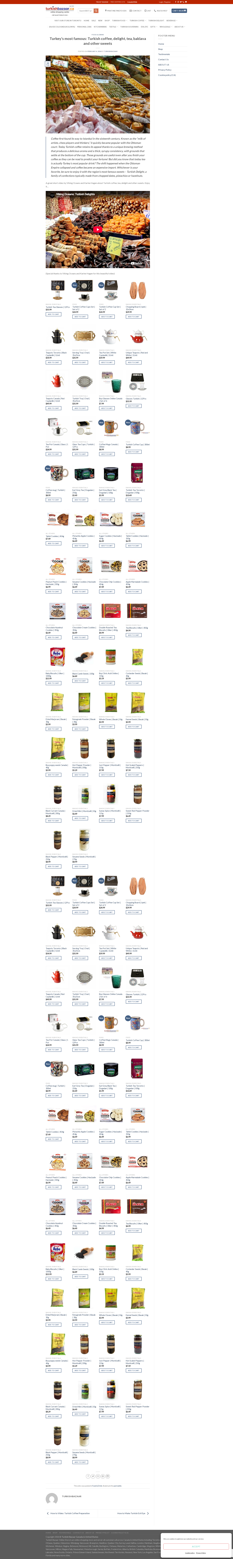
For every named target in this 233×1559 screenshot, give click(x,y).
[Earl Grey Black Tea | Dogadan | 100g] (111, 473)
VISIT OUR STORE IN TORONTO (67, 20)
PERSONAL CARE (84, 27)
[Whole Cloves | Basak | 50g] (111, 702)
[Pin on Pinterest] (103, 1476)
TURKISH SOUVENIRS (129, 27)
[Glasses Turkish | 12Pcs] (138, 382)
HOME (86, 20)
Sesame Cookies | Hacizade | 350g (84, 583)
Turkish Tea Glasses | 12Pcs (58, 307)
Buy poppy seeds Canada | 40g (57, 766)
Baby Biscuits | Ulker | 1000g (55, 674)
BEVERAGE (171, 20)
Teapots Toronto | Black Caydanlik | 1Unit (56, 354)
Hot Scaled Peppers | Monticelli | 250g (135, 766)
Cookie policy (190, 1553)
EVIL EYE (144, 27)
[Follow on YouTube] (186, 2)
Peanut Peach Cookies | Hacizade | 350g (56, 583)
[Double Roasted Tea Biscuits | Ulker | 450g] (111, 611)
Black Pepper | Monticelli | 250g (57, 858)
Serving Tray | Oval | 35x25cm (81, 354)
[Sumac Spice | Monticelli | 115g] (111, 794)
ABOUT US (178, 27)
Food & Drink (98, 35)
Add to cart (53, 314)
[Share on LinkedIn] (107, 1476)
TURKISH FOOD (118, 20)
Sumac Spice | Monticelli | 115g (110, 812)
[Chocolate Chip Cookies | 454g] (111, 565)
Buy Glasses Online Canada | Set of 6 (110, 399)
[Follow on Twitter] (181, 2)
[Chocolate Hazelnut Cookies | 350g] (58, 611)
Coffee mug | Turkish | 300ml (55, 491)
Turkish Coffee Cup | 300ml (138, 444)
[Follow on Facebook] (176, 2)
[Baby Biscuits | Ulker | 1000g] (58, 657)
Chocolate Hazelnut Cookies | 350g (54, 628)
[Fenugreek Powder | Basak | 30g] (84, 702)
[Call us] (183, 2)
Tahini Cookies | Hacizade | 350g (137, 537)
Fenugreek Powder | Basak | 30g (83, 720)
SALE (94, 20)
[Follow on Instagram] (178, 2)
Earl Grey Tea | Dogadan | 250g (83, 491)
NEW (100, 20)
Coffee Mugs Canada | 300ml (108, 445)
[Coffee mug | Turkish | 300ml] (58, 473)
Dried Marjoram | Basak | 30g (56, 720)
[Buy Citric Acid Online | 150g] (111, 657)
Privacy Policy (201, 1553)
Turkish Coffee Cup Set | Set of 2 (110, 308)
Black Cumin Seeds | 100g (83, 674)
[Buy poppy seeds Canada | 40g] (58, 748)
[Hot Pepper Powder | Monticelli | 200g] (84, 748)
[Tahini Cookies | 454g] (58, 519)
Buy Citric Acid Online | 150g (109, 674)
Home (161, 43)
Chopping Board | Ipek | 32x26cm (136, 308)
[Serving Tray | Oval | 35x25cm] (84, 336)
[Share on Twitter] (93, 1476)
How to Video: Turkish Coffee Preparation (70, 1513)
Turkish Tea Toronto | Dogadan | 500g (135, 491)
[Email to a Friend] (98, 1476)
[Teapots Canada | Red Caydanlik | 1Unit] (58, 382)
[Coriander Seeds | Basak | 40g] (138, 657)
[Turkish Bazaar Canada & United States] (60, 10)
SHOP (107, 20)
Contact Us (163, 59)
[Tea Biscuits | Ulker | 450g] (138, 611)
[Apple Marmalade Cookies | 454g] (138, 565)
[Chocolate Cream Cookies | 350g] (84, 611)
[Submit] (96, 10)
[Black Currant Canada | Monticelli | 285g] (58, 794)
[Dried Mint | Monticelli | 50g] (84, 794)
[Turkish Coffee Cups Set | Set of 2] (84, 290)
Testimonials (164, 54)
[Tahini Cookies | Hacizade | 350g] (138, 519)
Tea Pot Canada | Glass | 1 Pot (57, 445)
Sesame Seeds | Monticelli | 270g (84, 858)
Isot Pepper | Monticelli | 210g (110, 766)
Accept (196, 1546)
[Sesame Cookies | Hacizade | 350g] (84, 565)
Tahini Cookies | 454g (55, 536)
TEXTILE (112, 27)
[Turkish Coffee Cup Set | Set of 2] (111, 290)
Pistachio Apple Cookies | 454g (83, 537)
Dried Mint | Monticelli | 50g (84, 811)
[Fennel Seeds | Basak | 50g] (138, 702)
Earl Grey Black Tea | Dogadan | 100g (107, 491)
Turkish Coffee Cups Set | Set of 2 (83, 308)
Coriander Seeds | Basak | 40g (137, 674)
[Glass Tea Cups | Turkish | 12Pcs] (84, 428)
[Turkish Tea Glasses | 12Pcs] (58, 290)
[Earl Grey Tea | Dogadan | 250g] (84, 473)
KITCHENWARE (100, 27)
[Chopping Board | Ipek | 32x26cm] (138, 290)
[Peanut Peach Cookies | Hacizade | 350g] (58, 565)
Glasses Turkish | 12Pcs (136, 399)
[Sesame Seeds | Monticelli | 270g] (84, 840)
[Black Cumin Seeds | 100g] (84, 657)
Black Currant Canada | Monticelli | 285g (55, 812)
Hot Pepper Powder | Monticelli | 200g (81, 766)
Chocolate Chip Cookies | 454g (110, 583)
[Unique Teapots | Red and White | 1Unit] (138, 336)
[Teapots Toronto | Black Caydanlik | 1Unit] (58, 336)
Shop (160, 49)
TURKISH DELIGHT (156, 20)
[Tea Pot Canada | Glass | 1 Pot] (58, 428)
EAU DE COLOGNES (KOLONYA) (62, 27)
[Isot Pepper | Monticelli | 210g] (111, 748)
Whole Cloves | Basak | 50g (110, 719)
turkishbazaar (110, 51)
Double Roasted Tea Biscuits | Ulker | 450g (108, 628)
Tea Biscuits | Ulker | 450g (137, 628)
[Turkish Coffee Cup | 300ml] (138, 428)
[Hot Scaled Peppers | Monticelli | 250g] (138, 748)
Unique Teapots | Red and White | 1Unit (137, 354)
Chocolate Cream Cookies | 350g (84, 628)
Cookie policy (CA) (167, 75)
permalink (117, 1486)
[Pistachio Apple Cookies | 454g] (84, 519)
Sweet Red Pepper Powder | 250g (137, 812)
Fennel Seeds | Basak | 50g (137, 719)
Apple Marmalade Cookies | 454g (137, 583)
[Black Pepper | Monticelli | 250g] (58, 840)
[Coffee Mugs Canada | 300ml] (111, 428)
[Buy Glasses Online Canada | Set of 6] (111, 382)
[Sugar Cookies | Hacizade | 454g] (111, 519)
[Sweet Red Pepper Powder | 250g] (138, 794)
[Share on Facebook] (88, 1476)
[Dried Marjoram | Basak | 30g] (58, 702)
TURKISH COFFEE (137, 20)
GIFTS (152, 27)
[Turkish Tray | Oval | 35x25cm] (84, 382)
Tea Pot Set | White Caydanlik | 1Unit (107, 354)
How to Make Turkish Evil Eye (131, 1513)
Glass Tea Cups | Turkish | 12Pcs (83, 445)
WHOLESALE (165, 27)
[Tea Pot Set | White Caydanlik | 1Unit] (111, 336)
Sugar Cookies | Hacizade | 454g (110, 537)
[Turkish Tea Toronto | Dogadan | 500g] (138, 473)
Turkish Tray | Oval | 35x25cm (81, 399)
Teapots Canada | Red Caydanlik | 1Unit (55, 399)
